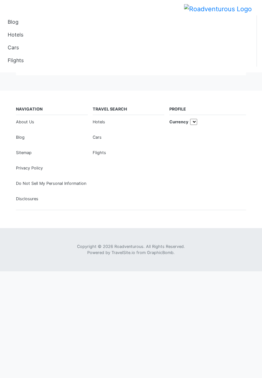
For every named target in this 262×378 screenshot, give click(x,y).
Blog (13, 22)
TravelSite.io (123, 252)
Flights (16, 60)
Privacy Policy (29, 168)
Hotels (15, 34)
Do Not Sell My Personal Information (51, 183)
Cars (13, 47)
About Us (25, 121)
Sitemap (24, 152)
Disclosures (27, 198)
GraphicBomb (160, 252)
